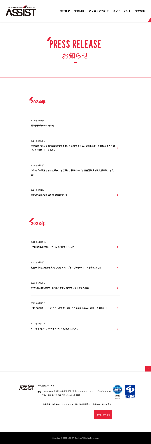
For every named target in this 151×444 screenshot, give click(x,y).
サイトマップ (67, 404)
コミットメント (122, 11)
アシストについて (99, 11)
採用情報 (140, 11)
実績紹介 (79, 11)
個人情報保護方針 (83, 404)
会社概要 (65, 11)
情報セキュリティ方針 (102, 404)
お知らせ (56, 404)
